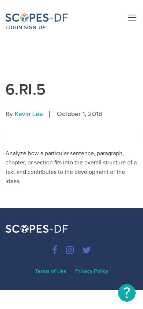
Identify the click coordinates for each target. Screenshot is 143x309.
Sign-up (35, 28)
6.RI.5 (26, 89)
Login (14, 28)
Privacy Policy (91, 271)
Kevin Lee (29, 114)
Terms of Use (50, 271)
